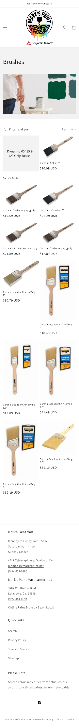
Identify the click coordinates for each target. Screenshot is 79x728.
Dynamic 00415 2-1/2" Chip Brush (20, 153)
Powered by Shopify (43, 719)
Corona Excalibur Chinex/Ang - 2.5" (56, 405)
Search (12, 631)
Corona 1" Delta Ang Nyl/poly (19, 210)
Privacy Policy (17, 640)
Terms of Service (18, 649)
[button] (5, 27)
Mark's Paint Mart (22, 719)
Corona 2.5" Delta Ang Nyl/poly (20, 248)
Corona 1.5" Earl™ (50, 162)
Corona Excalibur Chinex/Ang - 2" (56, 326)
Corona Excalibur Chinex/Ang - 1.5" (19, 406)
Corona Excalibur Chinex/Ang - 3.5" (56, 461)
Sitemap (13, 658)
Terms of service (65, 719)
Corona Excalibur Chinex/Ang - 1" (19, 293)
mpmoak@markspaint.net (26, 566)
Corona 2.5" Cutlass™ (52, 210)
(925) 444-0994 (17, 599)
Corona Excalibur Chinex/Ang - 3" (19, 485)
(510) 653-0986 (17, 571)
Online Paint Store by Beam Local (31, 607)
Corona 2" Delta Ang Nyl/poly (56, 248)
